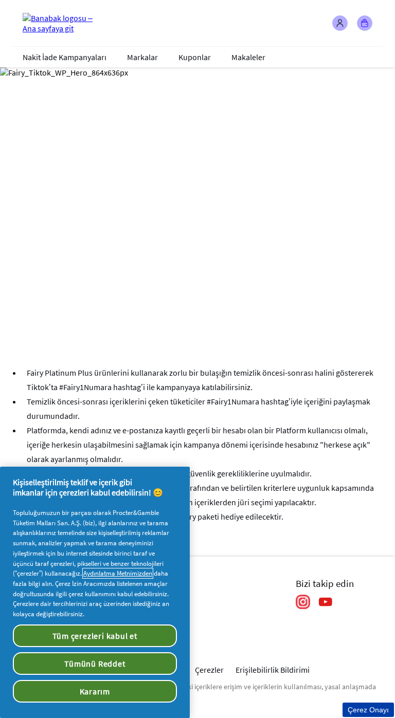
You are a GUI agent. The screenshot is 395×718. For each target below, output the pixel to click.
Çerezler (209, 670)
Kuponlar (194, 57)
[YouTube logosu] (325, 602)
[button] (340, 23)
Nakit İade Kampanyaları (64, 57)
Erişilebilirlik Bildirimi (273, 670)
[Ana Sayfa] (64, 23)
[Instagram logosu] (303, 602)
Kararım (95, 691)
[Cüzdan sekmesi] (364, 23)
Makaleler (248, 57)
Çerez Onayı (368, 710)
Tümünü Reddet (94, 663)
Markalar (142, 57)
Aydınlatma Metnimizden (117, 573)
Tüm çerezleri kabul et (95, 636)
